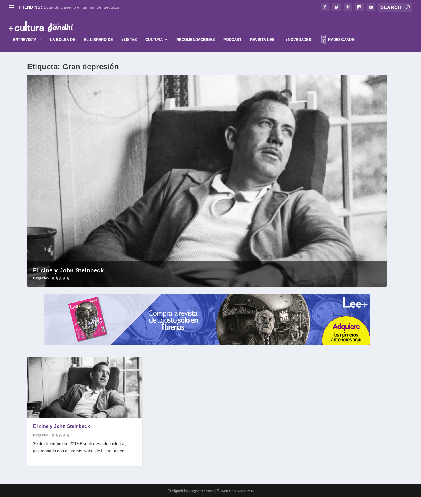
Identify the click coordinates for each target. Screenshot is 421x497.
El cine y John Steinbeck (68, 270)
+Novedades (298, 40)
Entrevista (24, 40)
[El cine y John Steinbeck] (84, 387)
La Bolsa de (62, 40)
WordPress (245, 491)
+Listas (129, 40)
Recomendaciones (195, 40)
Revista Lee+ (263, 40)
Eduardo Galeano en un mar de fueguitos (81, 7)
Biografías (41, 278)
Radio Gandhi (341, 40)
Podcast (232, 40)
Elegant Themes (201, 491)
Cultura (154, 40)
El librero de (98, 40)
